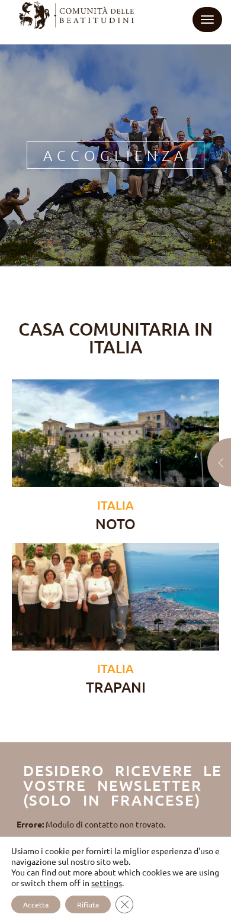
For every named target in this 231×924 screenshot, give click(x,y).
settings (106, 882)
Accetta (36, 904)
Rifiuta (88, 904)
